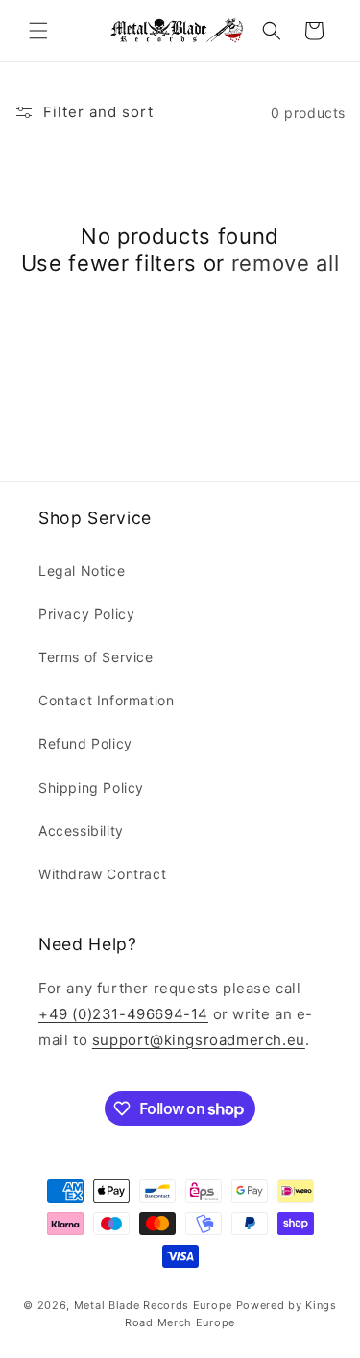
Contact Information (106, 700)
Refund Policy (85, 743)
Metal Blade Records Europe (153, 1305)
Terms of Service (96, 657)
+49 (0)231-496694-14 (123, 1014)
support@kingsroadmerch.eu (198, 1040)
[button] (38, 31)
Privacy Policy (86, 614)
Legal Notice (81, 570)
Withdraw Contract (102, 874)
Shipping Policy (91, 787)
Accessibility (81, 830)
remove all (285, 262)
